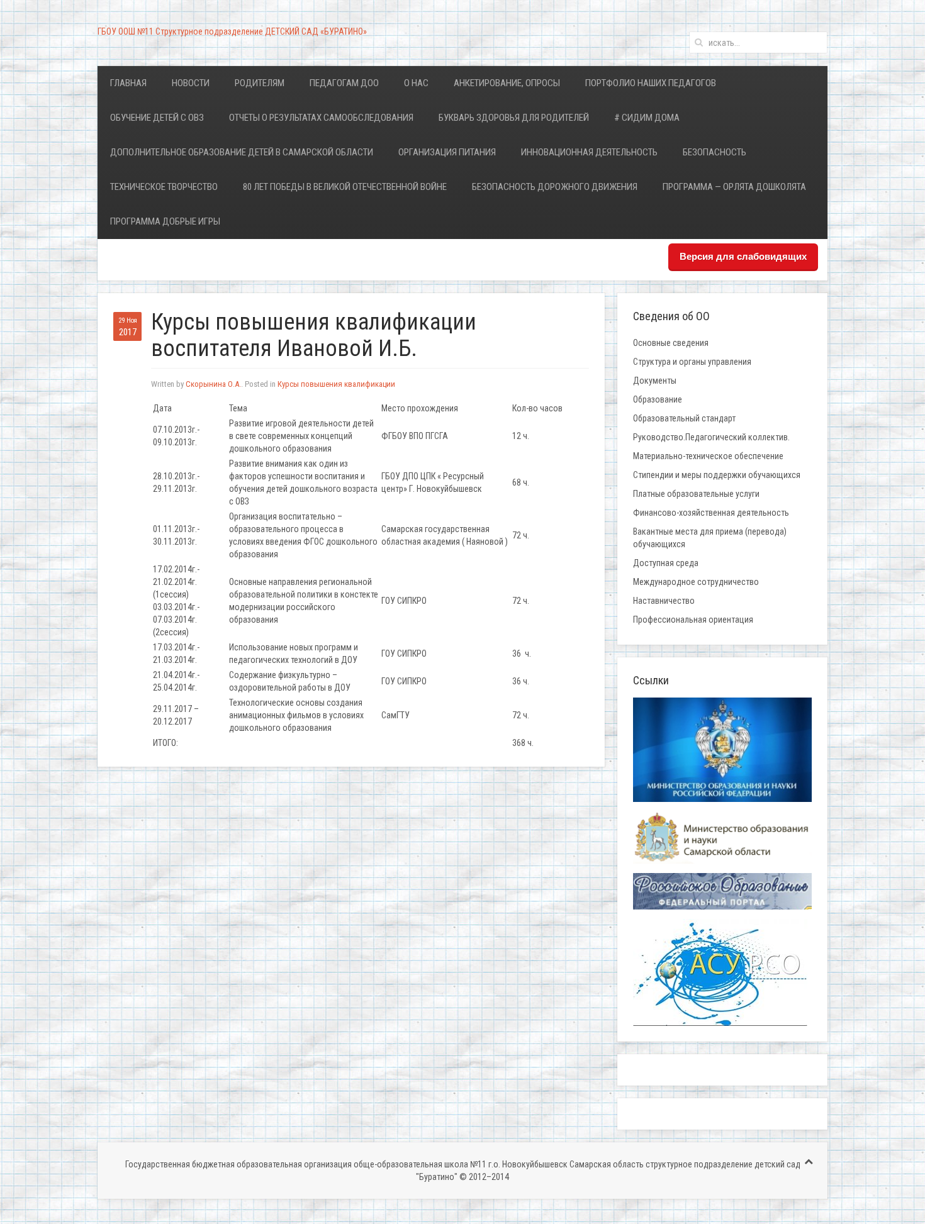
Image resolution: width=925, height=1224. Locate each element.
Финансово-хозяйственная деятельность (711, 513)
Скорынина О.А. (213, 384)
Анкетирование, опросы (507, 83)
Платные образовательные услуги (696, 494)
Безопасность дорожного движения (554, 186)
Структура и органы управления (692, 362)
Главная (128, 83)
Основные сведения (671, 343)
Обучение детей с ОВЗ (157, 117)
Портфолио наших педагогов (650, 83)
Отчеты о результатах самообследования (321, 117)
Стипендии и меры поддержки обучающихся (716, 475)
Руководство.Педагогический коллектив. (711, 437)
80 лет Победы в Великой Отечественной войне (345, 186)
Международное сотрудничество (696, 582)
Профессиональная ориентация (693, 620)
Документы (654, 381)
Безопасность (714, 152)
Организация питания (447, 152)
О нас (416, 83)
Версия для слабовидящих (743, 256)
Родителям (259, 83)
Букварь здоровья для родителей (514, 117)
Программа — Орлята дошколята (734, 186)
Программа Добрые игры (165, 221)
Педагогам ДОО (344, 83)
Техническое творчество (164, 186)
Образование (657, 399)
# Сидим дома (647, 117)
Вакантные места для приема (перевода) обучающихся (710, 537)
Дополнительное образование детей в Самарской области (241, 152)
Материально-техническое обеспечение (708, 456)
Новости (191, 83)
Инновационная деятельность (589, 152)
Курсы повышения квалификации (336, 384)
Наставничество (664, 601)
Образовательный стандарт (684, 418)
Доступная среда (665, 563)
